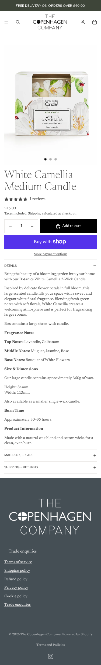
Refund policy (15, 579)
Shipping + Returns (21, 467)
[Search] (18, 22)
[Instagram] (50, 656)
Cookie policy (15, 596)
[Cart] (94, 22)
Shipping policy (17, 571)
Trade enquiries (23, 551)
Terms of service (18, 562)
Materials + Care (18, 455)
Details (10, 266)
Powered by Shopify (77, 634)
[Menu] (6, 22)
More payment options (50, 254)
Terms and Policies (50, 645)
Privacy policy (16, 588)
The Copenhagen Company (40, 634)
